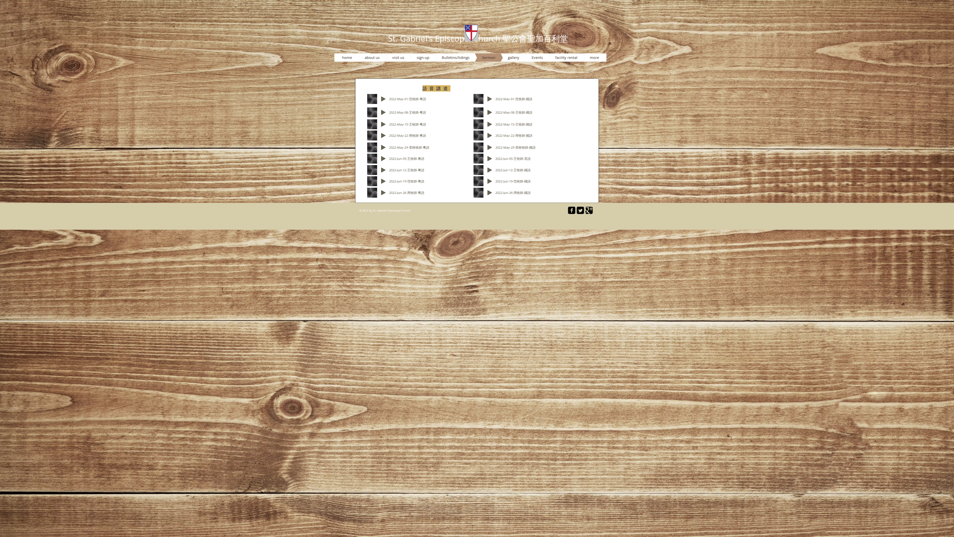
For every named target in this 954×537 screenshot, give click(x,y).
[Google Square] (589, 210)
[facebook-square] (571, 210)
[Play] (383, 98)
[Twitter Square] (580, 210)
